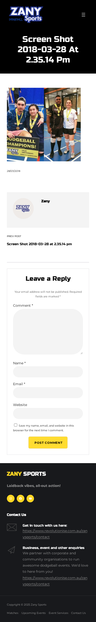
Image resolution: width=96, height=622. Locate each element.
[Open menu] (83, 15)
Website (20, 405)
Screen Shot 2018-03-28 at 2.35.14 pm (39, 244)
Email (19, 384)
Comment (23, 305)
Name (19, 363)
